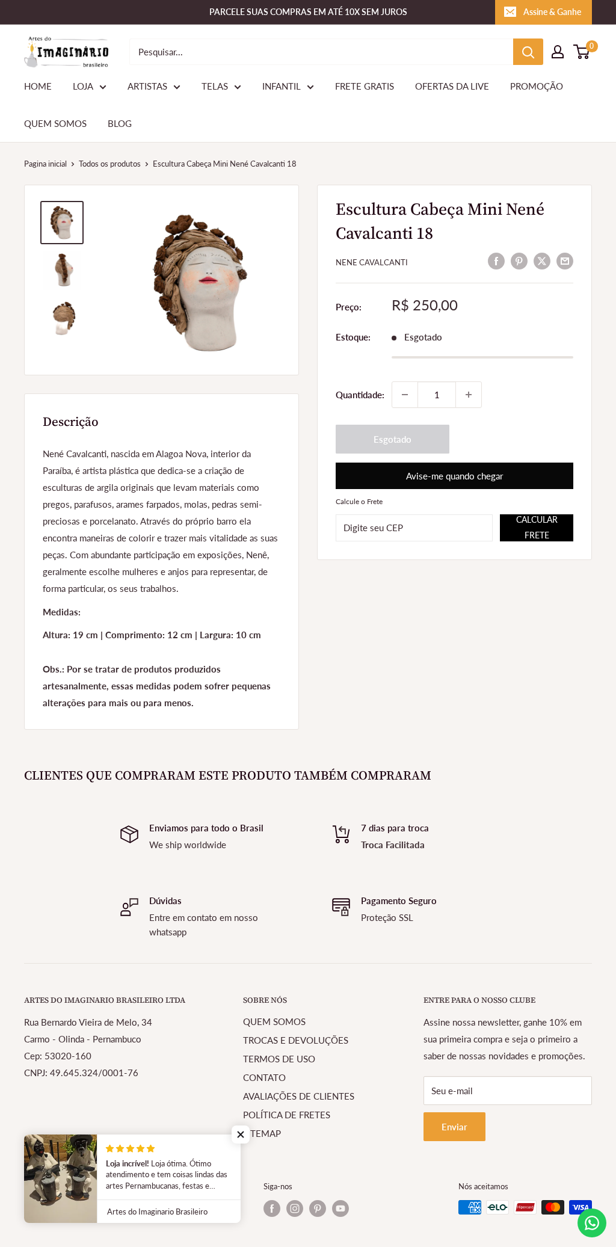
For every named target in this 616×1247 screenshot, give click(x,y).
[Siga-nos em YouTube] (340, 1208)
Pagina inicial (45, 163)
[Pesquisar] (528, 51)
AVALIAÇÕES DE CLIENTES (298, 1096)
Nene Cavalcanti (372, 262)
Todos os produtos (110, 163)
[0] (582, 52)
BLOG (120, 123)
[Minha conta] (558, 51)
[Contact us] (592, 1223)
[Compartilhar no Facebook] (496, 260)
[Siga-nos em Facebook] (271, 1208)
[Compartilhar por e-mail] (564, 260)
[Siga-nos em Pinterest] (317, 1208)
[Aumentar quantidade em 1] (468, 394)
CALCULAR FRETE (537, 527)
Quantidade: (360, 394)
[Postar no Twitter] (542, 260)
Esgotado (392, 439)
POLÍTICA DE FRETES (286, 1114)
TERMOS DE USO (279, 1058)
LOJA (83, 86)
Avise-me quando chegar (454, 475)
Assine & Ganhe (552, 12)
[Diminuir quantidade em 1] (404, 394)
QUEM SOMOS (55, 123)
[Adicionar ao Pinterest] (519, 260)
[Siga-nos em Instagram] (294, 1208)
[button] (241, 1134)
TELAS (215, 86)
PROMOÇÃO (536, 86)
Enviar (454, 1126)
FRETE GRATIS (364, 86)
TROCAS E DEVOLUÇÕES (295, 1040)
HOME (38, 86)
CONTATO (264, 1077)
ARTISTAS (147, 86)
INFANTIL (281, 86)
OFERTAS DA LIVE (452, 86)
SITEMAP (262, 1133)
